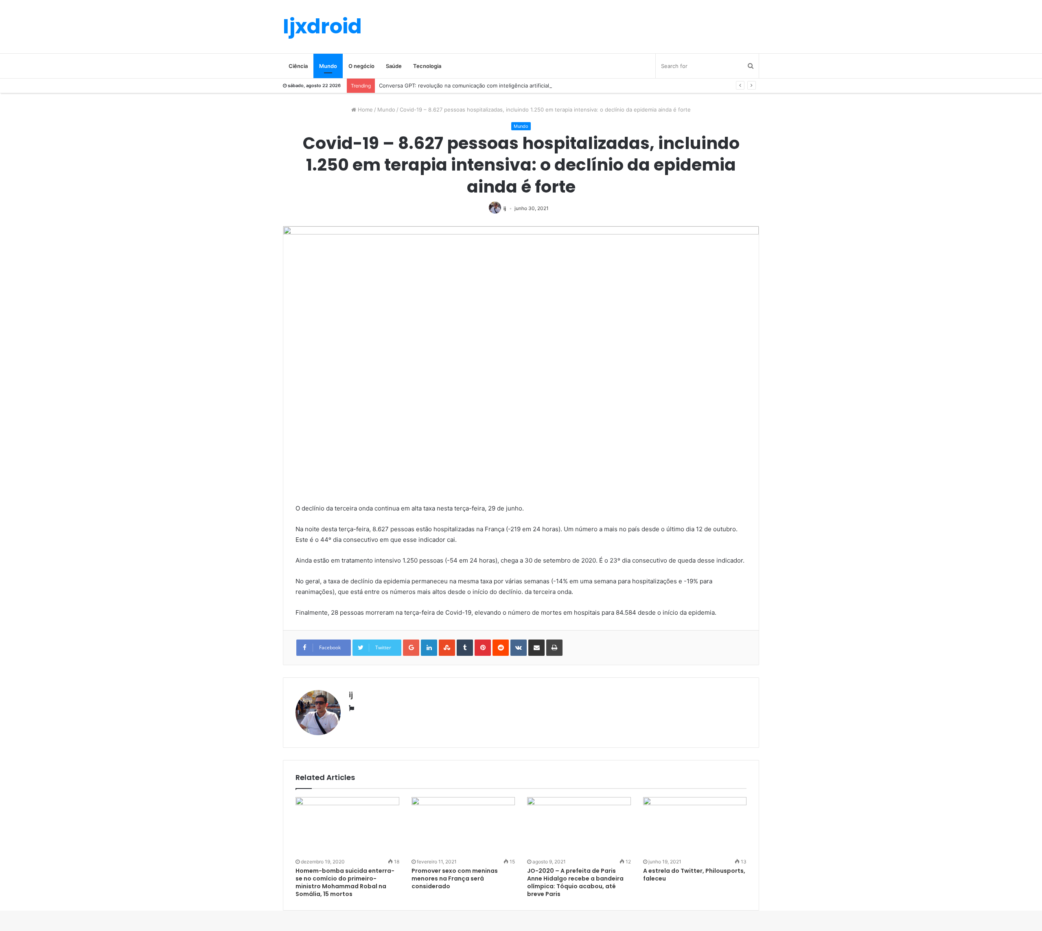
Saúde (394, 66)
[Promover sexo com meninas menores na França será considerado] (463, 826)
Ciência (298, 66)
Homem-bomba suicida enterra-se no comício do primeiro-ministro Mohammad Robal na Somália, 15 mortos (345, 882)
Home (364, 109)
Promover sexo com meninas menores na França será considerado (455, 878)
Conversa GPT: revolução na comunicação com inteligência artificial (464, 85)
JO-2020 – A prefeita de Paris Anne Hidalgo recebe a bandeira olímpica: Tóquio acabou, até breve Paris (575, 882)
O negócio (361, 66)
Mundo (328, 66)
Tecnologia (427, 66)
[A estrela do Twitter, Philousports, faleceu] (695, 826)
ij (504, 208)
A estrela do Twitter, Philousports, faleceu (694, 875)
